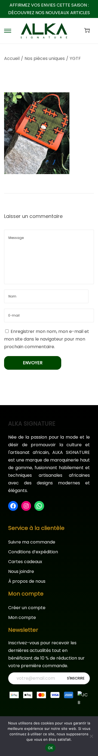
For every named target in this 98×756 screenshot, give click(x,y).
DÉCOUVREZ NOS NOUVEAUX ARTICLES (49, 13)
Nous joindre (21, 571)
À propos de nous (26, 581)
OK (50, 748)
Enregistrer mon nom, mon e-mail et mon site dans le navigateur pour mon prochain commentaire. (46, 339)
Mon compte (22, 617)
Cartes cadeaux (25, 561)
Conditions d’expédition (33, 552)
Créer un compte (26, 608)
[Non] (91, 736)
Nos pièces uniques (44, 58)
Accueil (12, 58)
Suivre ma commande (31, 542)
